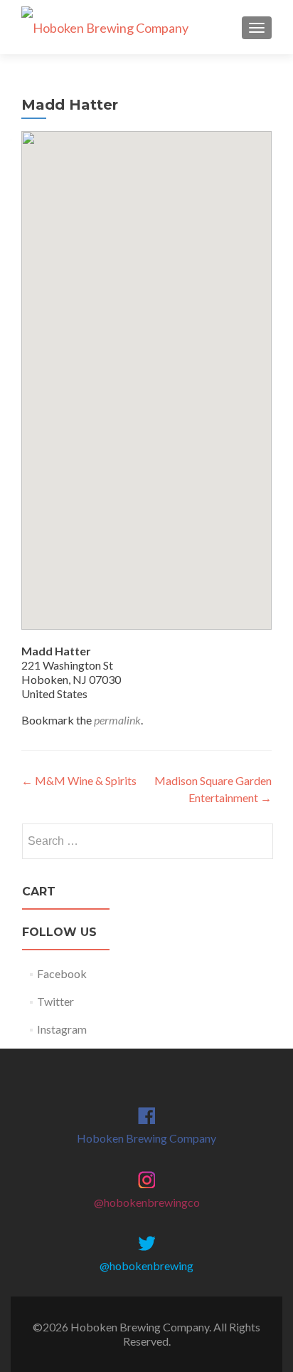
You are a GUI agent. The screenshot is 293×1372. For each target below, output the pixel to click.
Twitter (55, 1001)
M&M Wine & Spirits (79, 780)
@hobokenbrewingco (147, 1202)
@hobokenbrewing (146, 1265)
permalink (117, 720)
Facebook (62, 973)
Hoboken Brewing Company (146, 1138)
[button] (146, 368)
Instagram (62, 1029)
